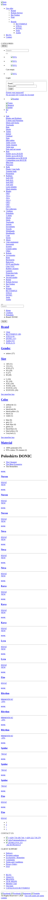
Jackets (8, 224)
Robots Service (17, 13)
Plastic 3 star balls (13, 169)
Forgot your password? (15, 92)
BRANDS (10, 879)
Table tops (10, 147)
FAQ (8, 866)
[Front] (3, 2)
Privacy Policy (11, 864)
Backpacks (10, 260)
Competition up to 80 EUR (16, 158)
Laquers (9, 271)
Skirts (8, 220)
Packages (9, 165)
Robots (8, 253)
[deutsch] (10, 105)
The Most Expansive (14, 464)
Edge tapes (10, 275)
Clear (8, 332)
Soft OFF (9, 178)
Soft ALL (9, 180)
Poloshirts (10, 213)
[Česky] (9, 103)
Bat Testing (15, 15)
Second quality (11, 277)
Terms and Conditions (14, 862)
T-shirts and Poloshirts (14, 120)
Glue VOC (10, 266)
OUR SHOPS (11, 881)
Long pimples (11, 187)
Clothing (9, 211)
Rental (13, 11)
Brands (13, 22)
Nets (7, 138)
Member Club (11, 884)
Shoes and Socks (12, 123)
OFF (8, 204)
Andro (18, 33)
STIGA (19, 26)
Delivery (9, 853)
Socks (8, 238)
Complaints (10, 860)
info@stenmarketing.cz (17, 840)
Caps (8, 235)
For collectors (11, 209)
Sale (7, 116)
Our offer (9, 8)
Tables (8, 132)
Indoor (8, 134)
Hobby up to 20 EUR (14, 154)
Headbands (10, 233)
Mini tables (10, 140)
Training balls (11, 171)
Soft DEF (9, 182)
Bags (8, 257)
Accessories (10, 255)
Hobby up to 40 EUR (14, 156)
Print (13, 17)
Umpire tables (11, 249)
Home (8, 310)
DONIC (19, 28)
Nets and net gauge (13, 149)
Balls (8, 167)
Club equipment (12, 242)
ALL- (8, 196)
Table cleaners (11, 145)
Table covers (11, 143)
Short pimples (11, 189)
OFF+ (8, 207)
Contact (9, 37)
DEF (8, 193)
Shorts (8, 129)
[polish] (9, 107)
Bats (7, 127)
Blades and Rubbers (14, 118)
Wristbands (10, 231)
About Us (10, 877)
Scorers (9, 246)
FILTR (4, 321)
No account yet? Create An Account (20, 95)
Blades (8, 191)
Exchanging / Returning (15, 858)
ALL (8, 198)
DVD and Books (12, 264)
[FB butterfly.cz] (16, 893)
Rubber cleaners (12, 269)
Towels (9, 229)
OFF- (8, 202)
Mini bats (9, 162)
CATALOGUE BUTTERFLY (18, 888)
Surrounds (10, 244)
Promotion (10, 174)
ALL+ (8, 200)
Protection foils (12, 273)
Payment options (12, 855)
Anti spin (9, 185)
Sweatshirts (10, 227)
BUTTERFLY (21, 24)
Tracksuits (10, 125)
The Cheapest (11, 462)
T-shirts (9, 216)
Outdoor (9, 136)
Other (8, 251)
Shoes (8, 240)
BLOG (8, 35)
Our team (9, 886)
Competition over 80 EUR (16, 160)
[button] (26, 57)
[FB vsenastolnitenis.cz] (6, 893)
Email (10, 83)
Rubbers (9, 176)
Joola (18, 30)
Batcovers (10, 262)
